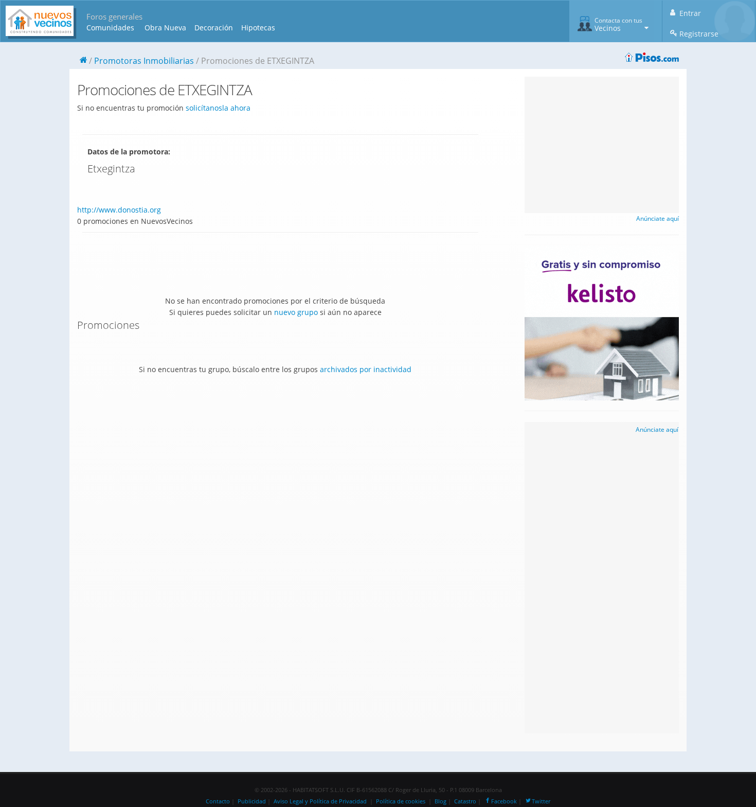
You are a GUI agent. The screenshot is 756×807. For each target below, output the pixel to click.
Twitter (541, 801)
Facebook (504, 801)
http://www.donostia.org (119, 210)
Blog (440, 801)
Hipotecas (258, 27)
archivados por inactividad (365, 369)
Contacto (218, 801)
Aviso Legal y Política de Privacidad (320, 801)
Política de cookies (400, 801)
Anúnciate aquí (657, 218)
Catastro (465, 801)
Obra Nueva (165, 27)
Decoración (213, 27)
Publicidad (252, 801)
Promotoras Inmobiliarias (144, 60)
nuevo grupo (296, 312)
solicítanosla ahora (218, 108)
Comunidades (110, 27)
